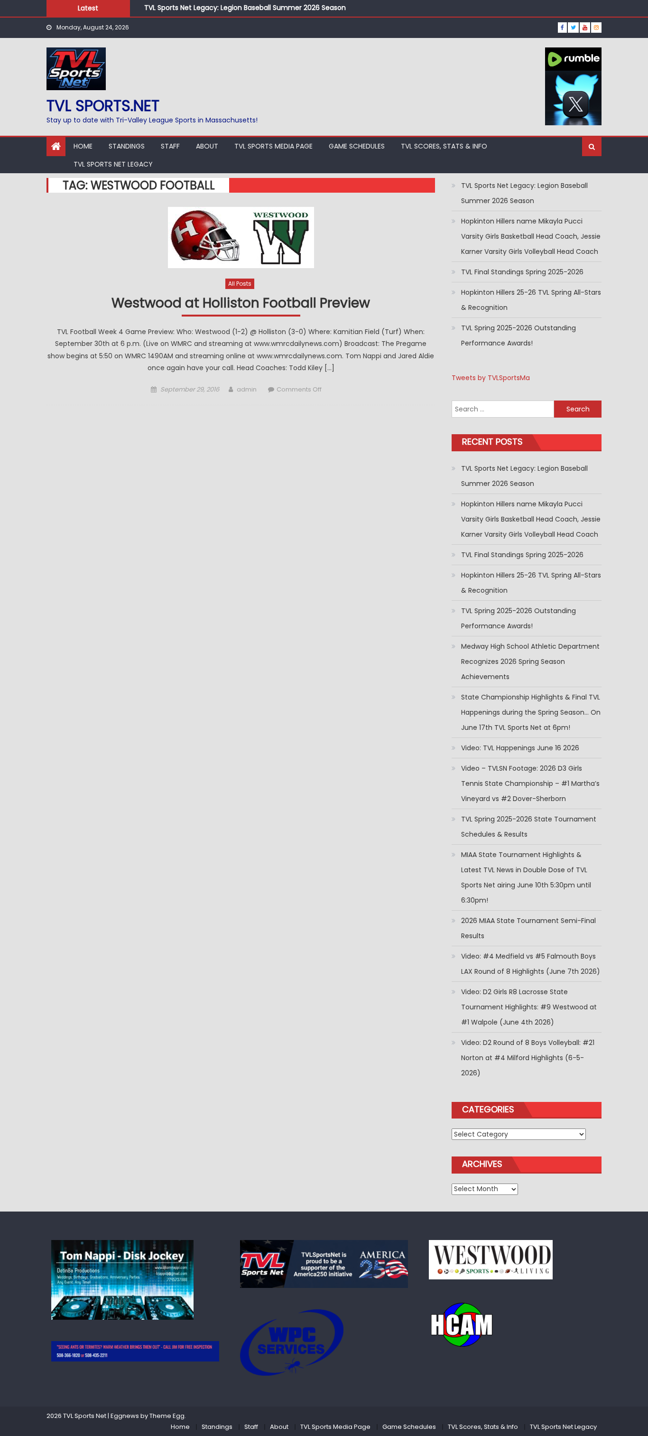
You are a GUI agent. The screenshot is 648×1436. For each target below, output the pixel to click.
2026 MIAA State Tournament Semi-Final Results (528, 928)
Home (83, 146)
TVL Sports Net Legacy (113, 164)
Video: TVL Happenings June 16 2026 (520, 748)
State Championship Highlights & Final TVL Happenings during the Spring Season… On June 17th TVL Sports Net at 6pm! (531, 712)
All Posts (239, 284)
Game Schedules (357, 146)
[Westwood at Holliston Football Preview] (240, 237)
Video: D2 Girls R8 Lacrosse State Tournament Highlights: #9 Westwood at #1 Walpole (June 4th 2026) (529, 1007)
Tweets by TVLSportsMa (491, 377)
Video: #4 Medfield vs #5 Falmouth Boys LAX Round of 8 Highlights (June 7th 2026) (530, 963)
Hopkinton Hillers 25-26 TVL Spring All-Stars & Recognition (531, 300)
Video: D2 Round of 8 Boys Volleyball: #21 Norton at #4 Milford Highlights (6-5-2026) (527, 1058)
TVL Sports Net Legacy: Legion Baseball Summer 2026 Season (245, 7)
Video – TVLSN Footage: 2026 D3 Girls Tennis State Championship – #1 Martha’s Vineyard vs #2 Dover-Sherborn (530, 783)
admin (247, 389)
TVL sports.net (102, 105)
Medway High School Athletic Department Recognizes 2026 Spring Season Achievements (530, 661)
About (207, 146)
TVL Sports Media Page (273, 146)
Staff (170, 146)
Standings (127, 146)
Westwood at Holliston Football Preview (240, 303)
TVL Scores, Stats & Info (444, 146)
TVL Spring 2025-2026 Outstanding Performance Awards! (518, 335)
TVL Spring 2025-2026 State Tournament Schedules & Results (528, 826)
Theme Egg (167, 1415)
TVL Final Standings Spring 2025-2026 (522, 272)
